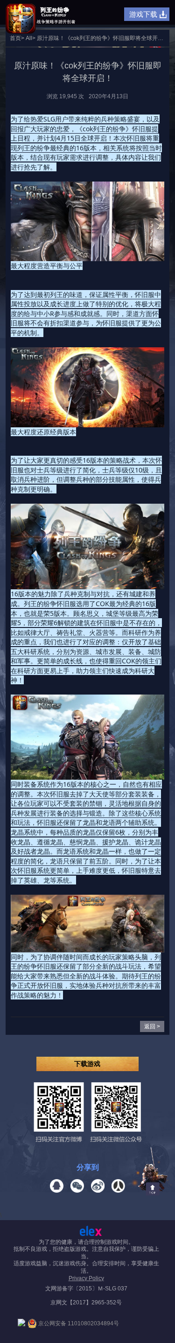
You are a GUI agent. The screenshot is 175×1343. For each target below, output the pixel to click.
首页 (15, 38)
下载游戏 (87, 1063)
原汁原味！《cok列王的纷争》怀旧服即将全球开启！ (103, 38)
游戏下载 (143, 14)
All (29, 38)
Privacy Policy (86, 1278)
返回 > (152, 1026)
